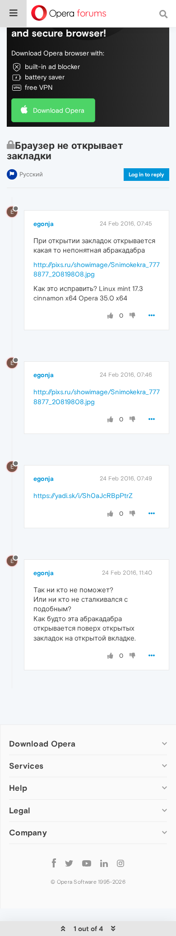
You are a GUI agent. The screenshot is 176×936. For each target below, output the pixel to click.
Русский (31, 174)
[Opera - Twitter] (69, 863)
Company (28, 832)
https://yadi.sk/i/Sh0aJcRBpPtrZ (83, 495)
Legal (20, 810)
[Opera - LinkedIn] (104, 863)
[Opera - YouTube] (87, 863)
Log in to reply (146, 174)
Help (18, 788)
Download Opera (58, 110)
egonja (43, 223)
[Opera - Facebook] (53, 863)
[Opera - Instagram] (120, 863)
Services (26, 765)
